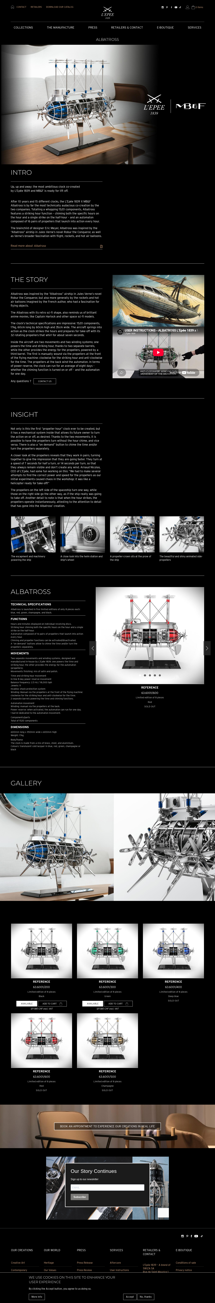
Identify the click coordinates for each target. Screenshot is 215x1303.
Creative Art (18, 1262)
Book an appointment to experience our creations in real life (107, 1126)
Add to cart (49, 1003)
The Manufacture (60, 27)
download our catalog (59, 7)
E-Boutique (165, 27)
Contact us (44, 381)
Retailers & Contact (127, 27)
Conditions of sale (186, 1262)
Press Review (84, 1270)
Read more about (28, 245)
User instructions (119, 1270)
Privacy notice (184, 1270)
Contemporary (19, 1270)
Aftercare (115, 1262)
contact (21, 7)
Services (194, 27)
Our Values (50, 1270)
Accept (130, 1296)
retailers (36, 7)
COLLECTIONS (23, 27)
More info (36, 1296)
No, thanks (146, 1296)
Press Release (85, 1262)
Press (92, 27)
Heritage (49, 1262)
